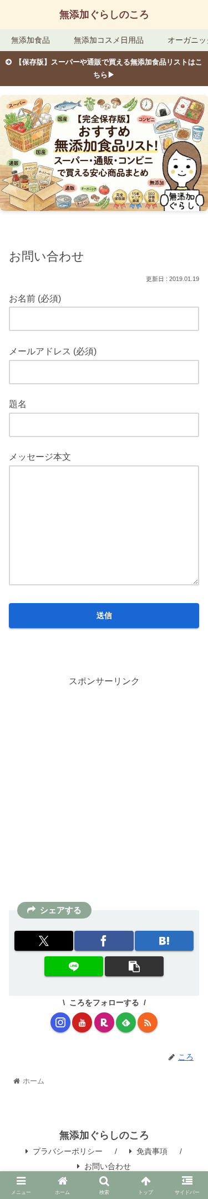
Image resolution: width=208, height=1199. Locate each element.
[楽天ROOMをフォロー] (104, 1022)
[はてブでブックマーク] (164, 941)
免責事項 (152, 1151)
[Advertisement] (104, 794)
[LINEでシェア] (73, 966)
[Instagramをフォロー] (60, 1022)
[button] (134, 966)
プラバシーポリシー (68, 1151)
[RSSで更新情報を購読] (148, 1022)
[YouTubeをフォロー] (82, 1022)
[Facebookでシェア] (103, 941)
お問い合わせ (107, 1166)
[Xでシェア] (43, 941)
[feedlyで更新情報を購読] (126, 1022)
